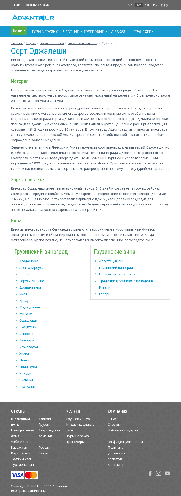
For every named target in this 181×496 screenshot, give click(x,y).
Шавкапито (28, 386)
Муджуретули (30, 307)
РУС (138, 5)
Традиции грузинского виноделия (126, 280)
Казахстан (19, 447)
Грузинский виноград (83, 43)
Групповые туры (79, 418)
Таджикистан (21, 459)
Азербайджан (49, 430)
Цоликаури (28, 366)
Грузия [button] (18, 30)
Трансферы (144, 31)
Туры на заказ (77, 436)
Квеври (104, 294)
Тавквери (26, 340)
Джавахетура (30, 287)
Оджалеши (28, 320)
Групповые (94, 31)
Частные (71, 31)
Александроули (31, 267)
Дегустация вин (111, 261)
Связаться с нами (37, 5)
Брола (24, 274)
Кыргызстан (20, 453)
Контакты (115, 464)
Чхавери (26, 380)
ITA (155, 5)
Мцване (25, 313)
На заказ (117, 31)
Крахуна (25, 300)
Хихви (24, 353)
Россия (44, 447)
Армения (46, 436)
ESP (147, 5)
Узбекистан (20, 441)
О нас (17, 5)
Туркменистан (22, 464)
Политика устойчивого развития (118, 453)
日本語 (164, 5)
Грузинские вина (52, 43)
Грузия (31, 43)
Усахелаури (28, 347)
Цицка (24, 360)
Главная (17, 43)
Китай (43, 453)
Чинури (25, 373)
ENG (129, 5)
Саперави (26, 333)
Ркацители (28, 327)
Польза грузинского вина (119, 274)
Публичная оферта (123, 430)
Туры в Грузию (45, 31)
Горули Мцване (31, 280)
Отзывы (114, 424)
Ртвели (104, 287)
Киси (23, 294)
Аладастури (28, 261)
